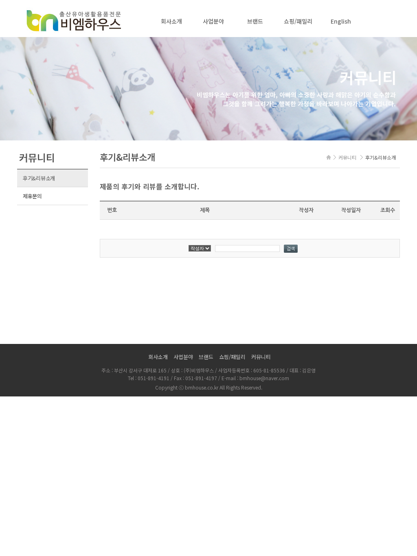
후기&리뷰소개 (39, 178)
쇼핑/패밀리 (298, 21)
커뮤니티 (261, 357)
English (341, 21)
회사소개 (171, 21)
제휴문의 (32, 196)
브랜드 (255, 21)
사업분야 (213, 21)
